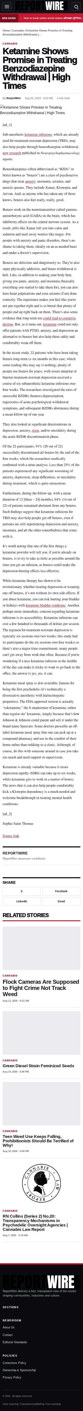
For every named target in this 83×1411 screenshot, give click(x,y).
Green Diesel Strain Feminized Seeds (38, 1065)
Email (61, 901)
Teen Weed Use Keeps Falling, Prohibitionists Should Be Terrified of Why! (38, 1141)
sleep (35, 430)
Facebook (61, 891)
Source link (11, 835)
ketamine (49, 324)
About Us (9, 1327)
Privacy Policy (12, 1377)
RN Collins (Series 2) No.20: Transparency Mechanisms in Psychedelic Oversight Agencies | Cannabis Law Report (35, 1223)
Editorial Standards (15, 1342)
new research (12, 152)
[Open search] (76, 6)
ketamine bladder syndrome (46, 605)
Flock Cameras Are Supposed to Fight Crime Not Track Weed (41, 988)
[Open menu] (7, 6)
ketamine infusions (38, 134)
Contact (8, 1335)
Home (6, 30)
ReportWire (13, 98)
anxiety (30, 181)
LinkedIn (21, 901)
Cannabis (18, 30)
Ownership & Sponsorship (19, 1370)
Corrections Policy (14, 1363)
